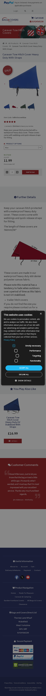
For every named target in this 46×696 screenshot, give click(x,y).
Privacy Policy (9, 340)
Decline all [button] (24, 374)
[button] (23, 380)
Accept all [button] (24, 368)
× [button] (41, 314)
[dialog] (23, 348)
